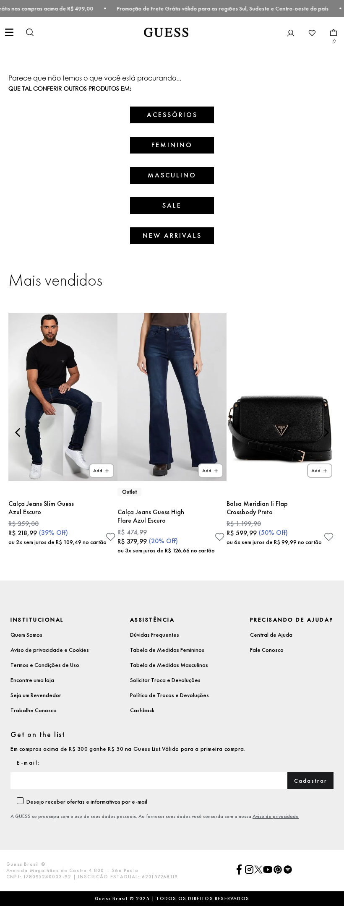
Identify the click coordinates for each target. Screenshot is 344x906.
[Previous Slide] (18, 432)
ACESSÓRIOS (172, 114)
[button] (29, 33)
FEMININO (172, 145)
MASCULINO (172, 175)
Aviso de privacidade (276, 816)
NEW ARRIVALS (172, 235)
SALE (172, 205)
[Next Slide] (326, 432)
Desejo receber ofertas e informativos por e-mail (86, 801)
